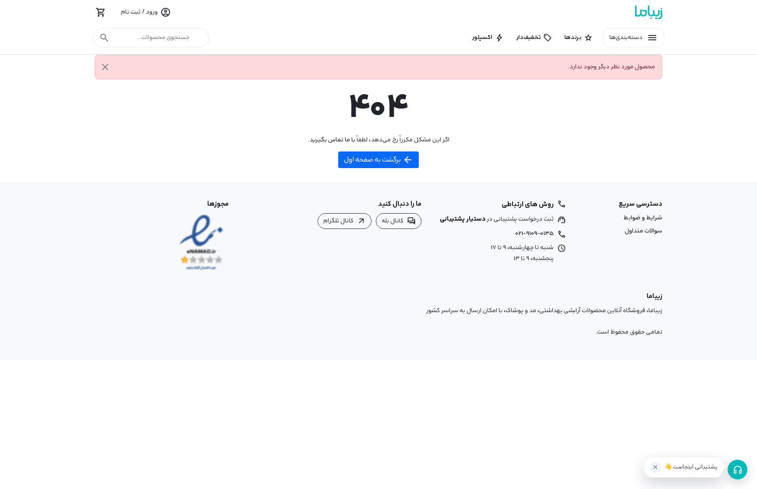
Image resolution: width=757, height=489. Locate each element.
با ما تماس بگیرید (332, 139)
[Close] (105, 67)
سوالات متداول (643, 231)
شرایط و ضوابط (642, 218)
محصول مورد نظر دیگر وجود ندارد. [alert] (611, 66)
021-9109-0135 (534, 233)
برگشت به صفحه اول (378, 160)
